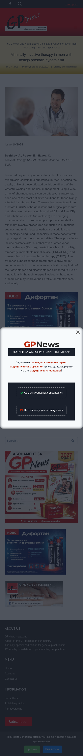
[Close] (78, 332)
